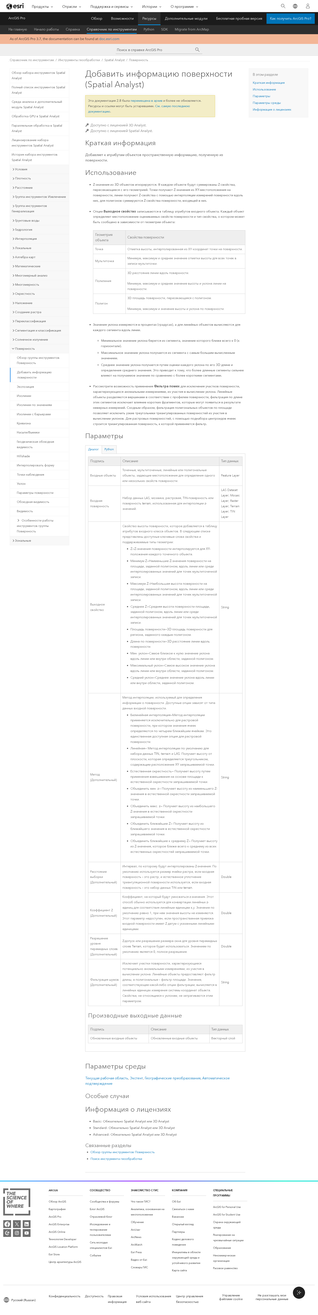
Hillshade (23, 456)
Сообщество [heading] (100, 1190)
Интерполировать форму (35, 465)
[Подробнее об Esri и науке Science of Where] (16, 1202)
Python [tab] (109, 449)
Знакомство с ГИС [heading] (144, 1190)
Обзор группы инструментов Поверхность (38, 360)
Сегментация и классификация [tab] (38, 330)
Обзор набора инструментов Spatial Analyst (38, 75)
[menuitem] (66, 1202)
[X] (17, 1224)
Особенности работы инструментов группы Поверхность (35, 526)
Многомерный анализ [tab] (31, 275)
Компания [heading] (179, 1190)
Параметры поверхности (35, 493)
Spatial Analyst (114, 60)
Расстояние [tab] (24, 188)
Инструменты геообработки (79, 60)
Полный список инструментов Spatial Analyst (38, 90)
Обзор (96, 18)
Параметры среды (267, 103)
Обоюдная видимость (33, 502)
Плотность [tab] (23, 178)
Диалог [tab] (93, 449)
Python (149, 29)
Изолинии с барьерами (34, 414)
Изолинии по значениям (34, 405)
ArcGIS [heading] (53, 1190)
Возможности (122, 18)
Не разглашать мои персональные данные (272, 1297)
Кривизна (24, 423)
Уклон (21, 484)
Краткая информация (269, 83)
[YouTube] (27, 1233)
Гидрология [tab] (23, 230)
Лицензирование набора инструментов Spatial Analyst (32, 142)
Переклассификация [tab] (30, 321)
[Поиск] (283, 6)
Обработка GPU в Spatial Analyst (35, 116)
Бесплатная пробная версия (239, 18)
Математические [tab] (27, 266)
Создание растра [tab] (28, 312)
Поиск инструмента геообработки (116, 1159)
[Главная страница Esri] (15, 6)
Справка (73, 29)
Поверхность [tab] (25, 349)
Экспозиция (25, 387)
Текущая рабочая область (106, 1078)
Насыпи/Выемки (28, 432)
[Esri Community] (7, 1233)
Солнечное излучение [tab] (31, 339)
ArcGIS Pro (16, 18)
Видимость (25, 511)
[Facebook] (7, 1224)
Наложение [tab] (23, 303)
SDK (164, 29)
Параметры (261, 96)
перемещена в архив (146, 101)
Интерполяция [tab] (26, 239)
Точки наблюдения (30, 474)
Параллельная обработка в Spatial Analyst (37, 128)
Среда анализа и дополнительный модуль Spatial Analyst (37, 104)
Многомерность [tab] (27, 284)
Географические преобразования (173, 1078)
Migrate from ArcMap (192, 29)
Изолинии (24, 396)
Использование (264, 89)
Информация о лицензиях (272, 109)
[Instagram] (17, 1233)
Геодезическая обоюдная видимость (35, 444)
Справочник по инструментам (112, 29)
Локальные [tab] (23, 248)
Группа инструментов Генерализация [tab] (29, 208)
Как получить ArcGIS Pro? (290, 18)
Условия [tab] (21, 169)
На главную (17, 29)
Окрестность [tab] (25, 294)
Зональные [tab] (23, 540)
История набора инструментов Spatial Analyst (35, 157)
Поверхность (138, 60)
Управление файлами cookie (231, 1297)
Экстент (136, 1078)
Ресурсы (149, 18)
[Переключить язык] (295, 6)
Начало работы (46, 29)
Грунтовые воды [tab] (27, 220)
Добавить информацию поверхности (34, 375)
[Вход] (308, 6)
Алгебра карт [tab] (25, 257)
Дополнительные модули (186, 18)
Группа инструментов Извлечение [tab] (40, 197)
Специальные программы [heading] (223, 1193)
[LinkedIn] (27, 1224)
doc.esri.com (109, 39)
